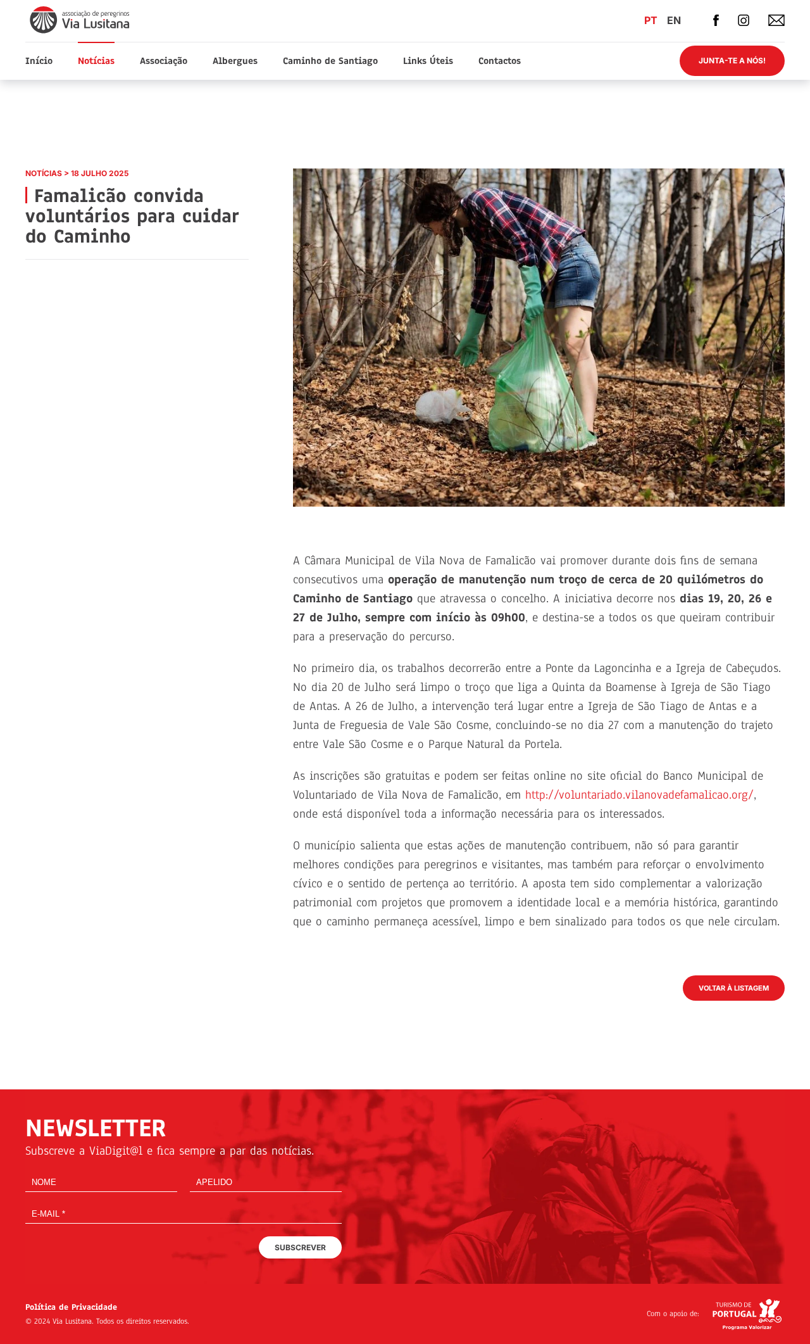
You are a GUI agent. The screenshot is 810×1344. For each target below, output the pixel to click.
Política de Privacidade (71, 1307)
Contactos (499, 60)
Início (39, 60)
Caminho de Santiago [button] (330, 60)
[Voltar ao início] (80, 19)
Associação (163, 60)
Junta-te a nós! (732, 60)
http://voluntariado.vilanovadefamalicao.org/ (639, 795)
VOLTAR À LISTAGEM (734, 988)
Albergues (235, 60)
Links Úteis (428, 60)
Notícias (96, 60)
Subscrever (300, 1247)
